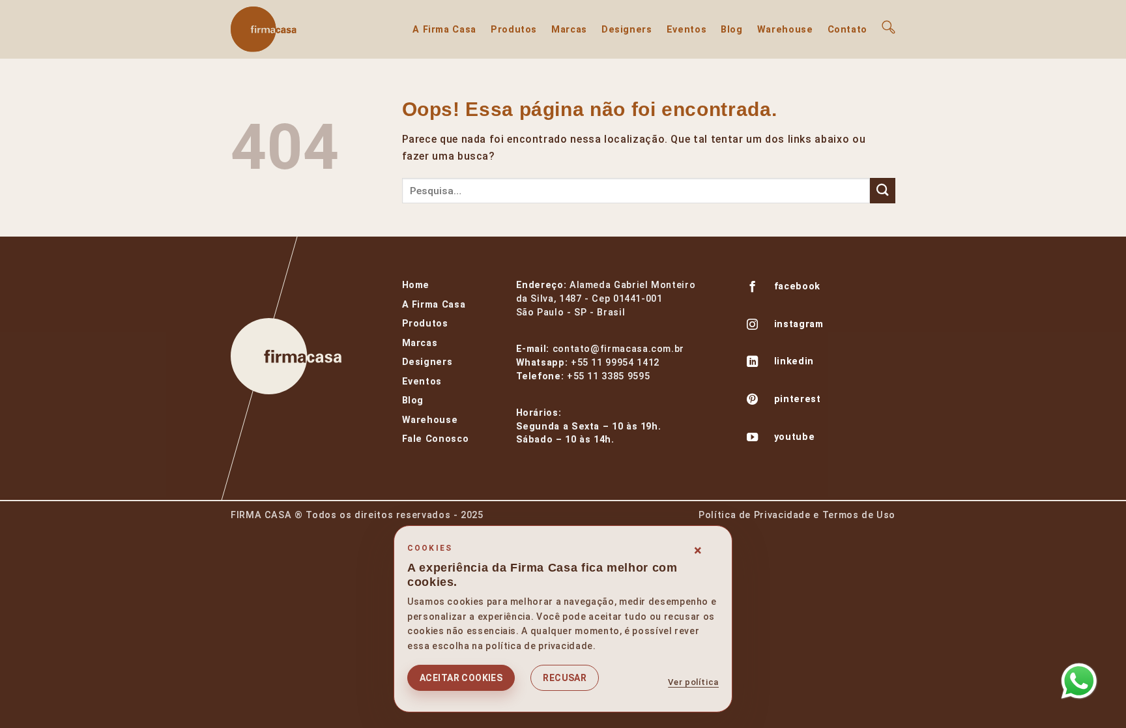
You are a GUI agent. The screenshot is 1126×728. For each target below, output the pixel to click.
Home (416, 285)
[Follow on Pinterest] (752, 401)
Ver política (693, 682)
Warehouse (785, 29)
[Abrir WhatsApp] (1079, 681)
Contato (847, 29)
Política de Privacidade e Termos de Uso (797, 515)
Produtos (514, 29)
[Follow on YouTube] (752, 439)
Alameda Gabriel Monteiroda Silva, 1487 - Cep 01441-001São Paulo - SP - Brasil (606, 299)
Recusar (564, 678)
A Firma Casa (444, 29)
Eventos (686, 29)
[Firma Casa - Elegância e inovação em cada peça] (296, 29)
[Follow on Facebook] (752, 288)
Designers (626, 29)
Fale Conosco (435, 438)
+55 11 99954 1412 (615, 362)
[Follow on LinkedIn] (752, 363)
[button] (888, 27)
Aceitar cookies (461, 678)
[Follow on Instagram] (752, 326)
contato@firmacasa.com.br (618, 349)
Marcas (569, 29)
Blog (732, 29)
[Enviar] (882, 190)
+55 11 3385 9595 (608, 376)
